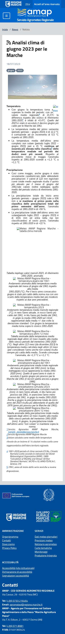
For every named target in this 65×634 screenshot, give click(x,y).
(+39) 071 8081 (14, 626)
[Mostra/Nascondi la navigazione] (6, 16)
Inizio (5, 29)
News (15, 29)
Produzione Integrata (46, 555)
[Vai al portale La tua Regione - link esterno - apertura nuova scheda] (13, 4)
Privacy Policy (9, 548)
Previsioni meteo (44, 540)
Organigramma (10, 536)
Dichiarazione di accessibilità (17, 572)
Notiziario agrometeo (46, 544)
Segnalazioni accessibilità (15, 575)
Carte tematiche (43, 548)
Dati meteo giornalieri (46, 536)
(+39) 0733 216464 (17, 601)
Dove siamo (8, 544)
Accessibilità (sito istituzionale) (18, 568)
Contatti (6, 540)
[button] (28, 4)
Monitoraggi (41, 552)
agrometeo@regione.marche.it (26, 604)
